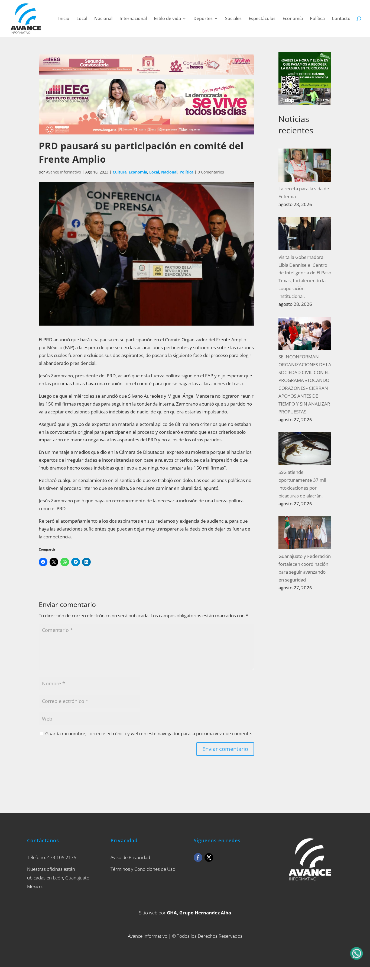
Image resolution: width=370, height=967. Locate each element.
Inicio (63, 19)
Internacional (133, 19)
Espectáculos (262, 19)
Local (81, 19)
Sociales (233, 19)
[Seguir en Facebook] (198, 857)
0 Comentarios (211, 172)
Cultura (119, 172)
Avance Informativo (63, 172)
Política (317, 19)
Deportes (203, 19)
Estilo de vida (167, 19)
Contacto (341, 19)
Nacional (103, 19)
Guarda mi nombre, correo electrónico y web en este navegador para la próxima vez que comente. (148, 733)
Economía (293, 19)
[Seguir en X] (209, 857)
